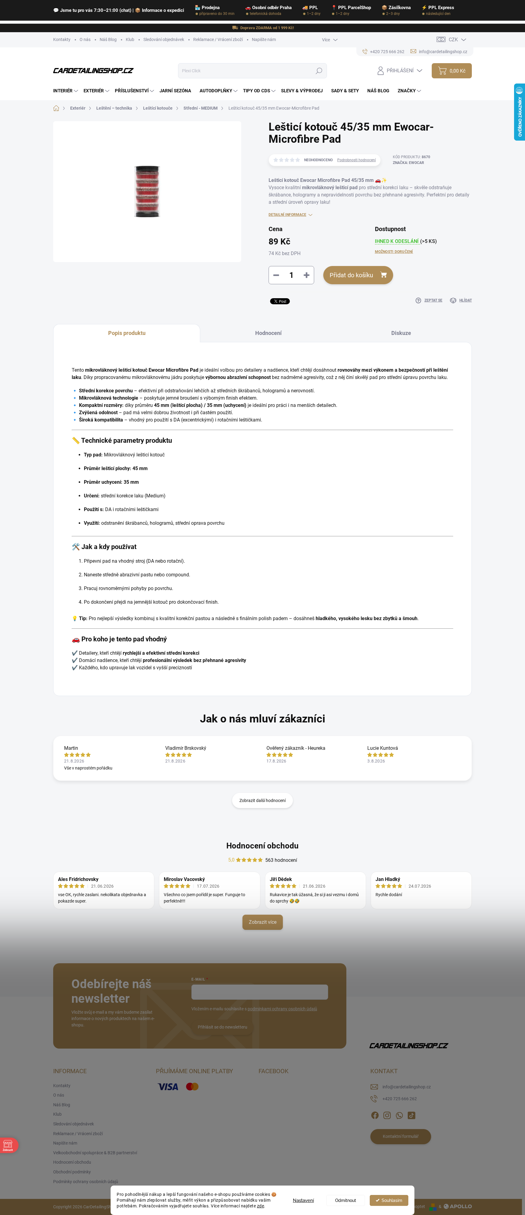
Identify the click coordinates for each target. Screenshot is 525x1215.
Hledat (319, 70)
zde (260, 1205)
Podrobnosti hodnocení (356, 160)
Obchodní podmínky (72, 1171)
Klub (130, 39)
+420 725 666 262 (400, 1098)
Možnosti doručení (394, 252)
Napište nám (264, 39)
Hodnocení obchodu (262, 845)
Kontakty (61, 39)
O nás (85, 39)
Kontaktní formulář (401, 1136)
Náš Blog (108, 39)
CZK (453, 40)
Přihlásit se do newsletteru (222, 1027)
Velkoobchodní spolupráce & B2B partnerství (95, 1152)
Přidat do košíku (351, 275)
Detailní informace (287, 215)
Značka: (408, 163)
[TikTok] (411, 1114)
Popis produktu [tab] (127, 333)
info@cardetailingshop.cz (407, 1086)
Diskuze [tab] (401, 333)
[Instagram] (387, 1114)
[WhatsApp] (399, 1114)
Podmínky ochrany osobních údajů (85, 1181)
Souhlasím (392, 1200)
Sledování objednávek (163, 39)
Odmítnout (345, 1200)
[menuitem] (66, 91)
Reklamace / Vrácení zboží (218, 39)
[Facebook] (374, 1114)
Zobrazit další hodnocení (262, 800)
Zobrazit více (262, 922)
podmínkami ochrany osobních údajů (282, 1008)
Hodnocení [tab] (268, 333)
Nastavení (303, 1200)
